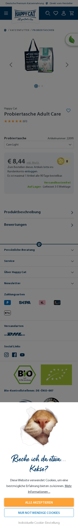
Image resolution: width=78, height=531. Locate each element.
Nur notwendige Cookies (39, 513)
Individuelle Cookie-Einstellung (39, 523)
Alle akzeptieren (39, 502)
